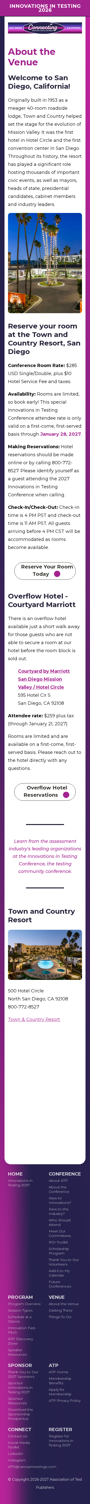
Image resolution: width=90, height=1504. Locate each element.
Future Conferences (60, 1284)
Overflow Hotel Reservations (45, 791)
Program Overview (24, 1304)
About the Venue (64, 1304)
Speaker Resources (17, 1352)
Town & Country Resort (34, 1019)
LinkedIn (15, 1453)
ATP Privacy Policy (64, 1400)
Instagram (17, 1460)
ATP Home (58, 1372)
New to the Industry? (58, 1211)
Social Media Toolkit (19, 1444)
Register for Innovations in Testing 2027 (61, 1440)
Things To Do (60, 1317)
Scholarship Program (59, 1250)
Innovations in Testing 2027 (20, 1182)
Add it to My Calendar (59, 1273)
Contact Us (17, 1436)
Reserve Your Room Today (47, 570)
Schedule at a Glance (20, 1319)
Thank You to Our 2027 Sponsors (23, 1374)
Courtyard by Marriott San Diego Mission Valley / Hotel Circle (44, 679)
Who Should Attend (59, 1222)
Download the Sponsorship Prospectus (20, 1414)
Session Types (20, 1310)
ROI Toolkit (58, 1242)
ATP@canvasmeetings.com (24, 1466)
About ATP (58, 1180)
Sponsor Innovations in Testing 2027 (20, 1387)
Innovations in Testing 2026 (45, 8)
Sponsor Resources (17, 1400)
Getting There (60, 1310)
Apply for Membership (60, 1391)
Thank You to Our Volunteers (64, 1261)
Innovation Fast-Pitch (22, 1330)
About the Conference (59, 1189)
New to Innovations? (60, 1200)
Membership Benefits (60, 1380)
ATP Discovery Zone (20, 1341)
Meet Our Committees (60, 1233)
